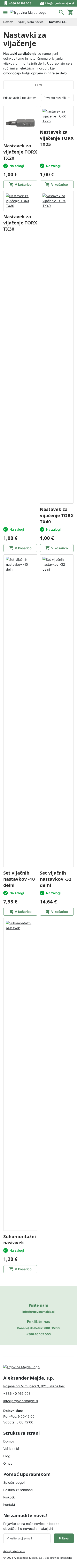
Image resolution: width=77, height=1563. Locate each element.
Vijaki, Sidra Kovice (31, 22)
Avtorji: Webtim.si (14, 1551)
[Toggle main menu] (5, 12)
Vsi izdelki (11, 1449)
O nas (7, 1463)
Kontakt (9, 1505)
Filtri (38, 85)
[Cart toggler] (70, 12)
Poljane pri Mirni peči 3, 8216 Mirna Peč (34, 1386)
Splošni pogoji (14, 1482)
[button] (61, 12)
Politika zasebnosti (18, 1490)
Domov (8, 22)
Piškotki (9, 1497)
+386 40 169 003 (20, 3)
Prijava (64, 1538)
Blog (6, 1456)
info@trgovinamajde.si (59, 3)
